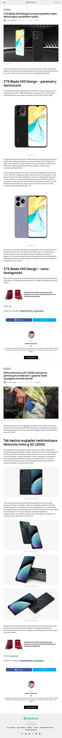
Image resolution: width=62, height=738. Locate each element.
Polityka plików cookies (46, 727)
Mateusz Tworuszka (31, 343)
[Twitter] (32, 733)
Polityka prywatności (31, 729)
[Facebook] (39, 733)
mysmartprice (13, 656)
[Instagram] (29, 733)
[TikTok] (22, 733)
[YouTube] (25, 733)
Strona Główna (11, 727)
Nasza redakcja (21, 727)
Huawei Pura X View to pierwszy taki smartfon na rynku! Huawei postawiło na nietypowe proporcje (40, 294)
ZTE (36, 73)
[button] (4, 2)
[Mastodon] (36, 733)
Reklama (29, 727)
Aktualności (7, 9)
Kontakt (36, 727)
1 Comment (37, 20)
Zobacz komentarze (31, 357)
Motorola (26, 426)
